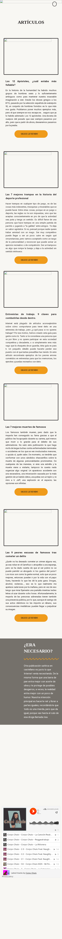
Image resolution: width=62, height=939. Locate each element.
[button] (54, 4)
